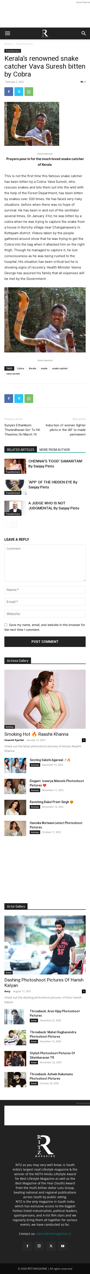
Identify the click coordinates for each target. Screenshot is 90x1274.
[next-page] (14, 524)
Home (8, 44)
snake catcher (60, 368)
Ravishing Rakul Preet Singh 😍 (51, 802)
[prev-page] (7, 524)
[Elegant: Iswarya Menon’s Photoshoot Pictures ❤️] (15, 786)
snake (44, 368)
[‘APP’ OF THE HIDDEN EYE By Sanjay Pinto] (15, 487)
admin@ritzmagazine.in (53, 1234)
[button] (7, 33)
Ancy (7, 991)
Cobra (20, 368)
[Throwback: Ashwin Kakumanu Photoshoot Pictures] (15, 1079)
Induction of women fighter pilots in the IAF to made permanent (66, 429)
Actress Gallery (17, 660)
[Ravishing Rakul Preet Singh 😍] (15, 807)
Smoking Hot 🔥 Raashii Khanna (36, 734)
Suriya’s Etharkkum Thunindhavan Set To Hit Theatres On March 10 (22, 429)
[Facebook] (8, 91)
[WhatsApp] (28, 91)
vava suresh (13, 373)
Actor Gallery (16, 906)
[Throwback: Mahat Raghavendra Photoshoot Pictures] (15, 1037)
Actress (10, 726)
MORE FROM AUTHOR (55, 449)
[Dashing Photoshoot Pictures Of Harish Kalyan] (45, 944)
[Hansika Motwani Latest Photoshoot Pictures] (15, 828)
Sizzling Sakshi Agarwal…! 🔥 (50, 760)
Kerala (32, 368)
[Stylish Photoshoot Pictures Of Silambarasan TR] (15, 1058)
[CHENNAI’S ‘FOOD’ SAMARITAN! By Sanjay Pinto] (15, 466)
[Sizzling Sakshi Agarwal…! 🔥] (15, 765)
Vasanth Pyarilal (14, 740)
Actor (8, 972)
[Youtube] (62, 1246)
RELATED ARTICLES (20, 449)
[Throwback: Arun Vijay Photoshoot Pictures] (15, 1016)
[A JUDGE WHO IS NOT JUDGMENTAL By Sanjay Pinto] (15, 508)
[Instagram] (39, 1246)
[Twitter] (18, 91)
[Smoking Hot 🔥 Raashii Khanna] (45, 699)
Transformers (24, 44)
